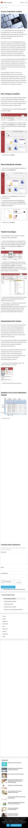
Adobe (4, 618)
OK (8, 825)
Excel (4, 626)
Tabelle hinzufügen (8, 604)
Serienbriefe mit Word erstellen (14, 762)
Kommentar (4, 552)
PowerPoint (5, 634)
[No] (26, 822)
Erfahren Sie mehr (16, 825)
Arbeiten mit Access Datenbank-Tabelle (13, 609)
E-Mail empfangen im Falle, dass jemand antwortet (14, 589)
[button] (23, 2)
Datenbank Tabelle (6, 418)
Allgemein (5, 621)
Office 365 (5, 629)
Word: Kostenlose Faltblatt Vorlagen (16, 774)
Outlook (4, 631)
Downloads (5, 623)
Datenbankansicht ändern (10, 607)
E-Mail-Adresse (4, 573)
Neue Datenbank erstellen (10, 601)
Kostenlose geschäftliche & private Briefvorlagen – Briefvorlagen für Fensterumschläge (15, 781)
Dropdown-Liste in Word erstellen (15, 785)
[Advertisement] (14, 482)
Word (4, 636)
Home (2, 7)
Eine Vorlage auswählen (10, 598)
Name (2, 567)
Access (6, 7)
